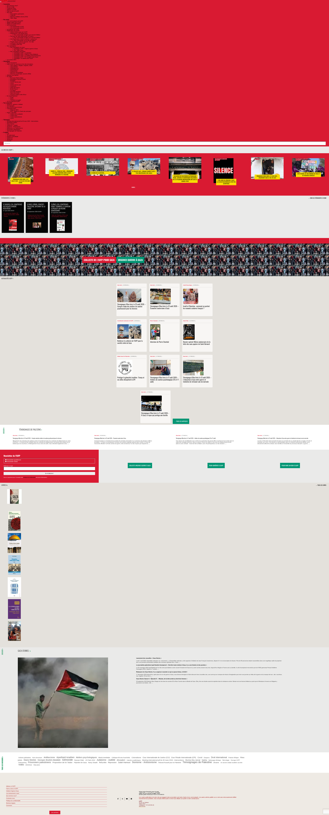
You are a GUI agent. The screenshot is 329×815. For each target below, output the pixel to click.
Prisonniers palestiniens (39, 762)
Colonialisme (136, 758)
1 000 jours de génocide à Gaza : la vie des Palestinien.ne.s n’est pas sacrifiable (226, 182)
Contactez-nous (10, 798)
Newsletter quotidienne (14, 460)
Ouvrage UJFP (235, 760)
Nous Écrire (142, 806)
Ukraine (216, 762)
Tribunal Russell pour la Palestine (169, 762)
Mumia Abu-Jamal (192, 760)
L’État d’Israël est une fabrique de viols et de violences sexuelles (308, 174)
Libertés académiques (134, 760)
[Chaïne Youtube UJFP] (127, 799)
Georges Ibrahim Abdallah (49, 760)
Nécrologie (225, 760)
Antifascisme (49, 757)
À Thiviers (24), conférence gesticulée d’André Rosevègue (12, 206)
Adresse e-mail (8, 466)
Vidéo (21, 764)
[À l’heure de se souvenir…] (103, 169)
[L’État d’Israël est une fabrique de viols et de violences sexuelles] (308, 170)
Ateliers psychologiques (86, 757)
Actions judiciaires (24, 758)
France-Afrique (233, 758)
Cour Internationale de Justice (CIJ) (156, 758)
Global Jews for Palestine (123, 356)
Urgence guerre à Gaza (130, 260)
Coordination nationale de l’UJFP (55, 159)
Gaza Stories (23, 650)
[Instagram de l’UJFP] (131, 799)
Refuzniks (102, 762)
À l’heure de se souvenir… (98, 173)
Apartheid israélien (65, 757)
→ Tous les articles (181, 421)
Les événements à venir (12, 793)
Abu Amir (11, 159)
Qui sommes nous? (11, 795)
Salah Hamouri (124, 762)
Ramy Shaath (93, 762)
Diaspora (206, 758)
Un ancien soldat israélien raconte (231, 762)
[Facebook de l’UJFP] (118, 799)
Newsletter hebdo (12, 461)
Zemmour (28, 765)
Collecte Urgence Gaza (12, 791)
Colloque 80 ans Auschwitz (121, 758)
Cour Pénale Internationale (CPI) (183, 758)
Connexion (9, 805)
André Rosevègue (187, 285)
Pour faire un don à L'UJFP (290, 465)
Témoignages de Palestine (30, 429)
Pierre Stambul (153, 320)
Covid (200, 758)
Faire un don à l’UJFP (12, 788)
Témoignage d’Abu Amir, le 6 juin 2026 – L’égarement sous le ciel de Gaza (267, 177)
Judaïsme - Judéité (106, 760)
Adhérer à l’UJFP (10, 786)
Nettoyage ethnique (215, 760)
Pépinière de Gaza (80, 762)
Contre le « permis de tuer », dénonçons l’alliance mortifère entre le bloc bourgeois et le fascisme (62, 173)
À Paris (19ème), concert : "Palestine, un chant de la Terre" (36, 206)
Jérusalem (121, 760)
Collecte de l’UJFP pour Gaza (99, 260)
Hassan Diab (79, 760)
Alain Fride (185, 320)
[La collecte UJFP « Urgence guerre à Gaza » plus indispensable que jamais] (144, 169)
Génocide (67, 759)
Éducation (37, 765)
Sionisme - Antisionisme (144, 762)
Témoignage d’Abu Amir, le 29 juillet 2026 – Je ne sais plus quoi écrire (20, 181)
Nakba (204, 760)
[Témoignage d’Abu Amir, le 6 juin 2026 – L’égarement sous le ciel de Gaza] (267, 170)
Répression (112, 762)
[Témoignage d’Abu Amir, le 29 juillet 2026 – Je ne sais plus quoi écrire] (20, 172)
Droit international (219, 757)
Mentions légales (10, 803)
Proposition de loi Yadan (62, 762)
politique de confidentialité (29, 477)
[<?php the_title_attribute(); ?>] (14, 503)
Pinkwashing (22, 762)
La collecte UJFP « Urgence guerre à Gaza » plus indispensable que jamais (144, 172)
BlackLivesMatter (104, 758)
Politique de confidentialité (13, 800)
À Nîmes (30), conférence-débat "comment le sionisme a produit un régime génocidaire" (61, 207)
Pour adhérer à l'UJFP (216, 465)
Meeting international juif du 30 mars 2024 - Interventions (163, 760)
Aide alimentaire (37, 757)
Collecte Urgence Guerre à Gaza (140, 465)
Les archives (54, 812)
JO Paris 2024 (90, 760)
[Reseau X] (122, 799)
